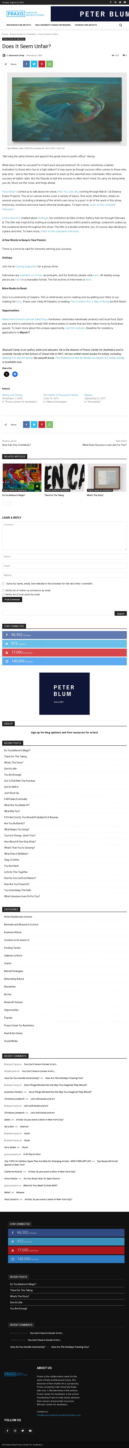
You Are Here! (11, 866)
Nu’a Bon (9, 1126)
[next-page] (10, 503)
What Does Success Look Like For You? (104, 444)
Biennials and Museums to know (21, 924)
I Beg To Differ (11, 859)
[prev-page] (4, 503)
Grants (7, 963)
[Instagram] (115, 2)
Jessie (7, 1119)
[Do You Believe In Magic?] (22, 478)
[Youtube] (125, 2)
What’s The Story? (95, 495)
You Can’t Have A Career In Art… (40, 1064)
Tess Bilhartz (10, 191)
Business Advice (13, 932)
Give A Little (10, 768)
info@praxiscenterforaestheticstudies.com (59, 1415)
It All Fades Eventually (15, 799)
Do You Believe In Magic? (13, 495)
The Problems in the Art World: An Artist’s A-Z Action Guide (89, 358)
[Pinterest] (41, 64)
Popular (8, 1017)
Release (20, 1192)
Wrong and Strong (12, 394)
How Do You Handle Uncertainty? (21, 1078)
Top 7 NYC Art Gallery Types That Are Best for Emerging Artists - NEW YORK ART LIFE (47, 1161)
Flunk (27, 1133)
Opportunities (11, 1010)
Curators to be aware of (16, 940)
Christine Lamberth (14, 1098)
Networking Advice (14, 979)
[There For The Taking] (64, 478)
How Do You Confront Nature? (20, 878)
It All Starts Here (31, 1154)
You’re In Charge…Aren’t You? (19, 835)
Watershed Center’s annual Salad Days (25, 319)
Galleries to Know (13, 955)
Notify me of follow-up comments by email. (28, 590)
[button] (120, 25)
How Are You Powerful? (16, 884)
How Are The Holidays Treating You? (64, 1078)
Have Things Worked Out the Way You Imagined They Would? (55, 1084)
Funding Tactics (12, 947)
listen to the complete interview (59, 231)
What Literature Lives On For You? (22, 896)
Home (5, 34)
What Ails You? (12, 811)
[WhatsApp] (49, 64)
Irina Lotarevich (11, 218)
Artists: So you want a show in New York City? (39, 1119)
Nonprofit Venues (13, 1002)
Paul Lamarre (11, 1199)
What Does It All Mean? (16, 853)
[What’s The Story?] (107, 478)
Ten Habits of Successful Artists (60, 394)
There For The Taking (54, 495)
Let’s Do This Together (16, 872)
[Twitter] (120, 2)
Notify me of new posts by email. (23, 594)
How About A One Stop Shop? (20, 841)
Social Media (11, 1041)
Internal (24, 1126)
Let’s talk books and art (42, 1098)
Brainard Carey (16, 55)
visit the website (75, 328)
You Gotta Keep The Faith (17, 890)
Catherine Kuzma (13, 1171)
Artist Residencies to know (18, 916)
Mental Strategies (13, 971)
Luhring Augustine (26, 266)
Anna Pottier (10, 1178)
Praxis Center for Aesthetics (23, 34)
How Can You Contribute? (16, 444)
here (96, 275)
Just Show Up (11, 793)
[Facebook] (111, 2)
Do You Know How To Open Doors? (42, 1178)
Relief (7, 1192)
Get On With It (11, 787)
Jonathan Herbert (13, 1091)
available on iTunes (31, 275)
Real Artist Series (13, 1033)
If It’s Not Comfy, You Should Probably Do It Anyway (31, 817)
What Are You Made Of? (17, 805)
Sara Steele (10, 1147)
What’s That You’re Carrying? (19, 847)
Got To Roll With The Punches (19, 780)
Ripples (88, 394)
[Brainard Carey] (4, 55)
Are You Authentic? (14, 823)
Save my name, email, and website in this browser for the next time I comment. (49, 583)
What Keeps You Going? (16, 829)
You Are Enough (12, 774)
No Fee (7, 994)
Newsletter (10, 986)
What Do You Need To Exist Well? (40, 1185)
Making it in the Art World (17, 358)
